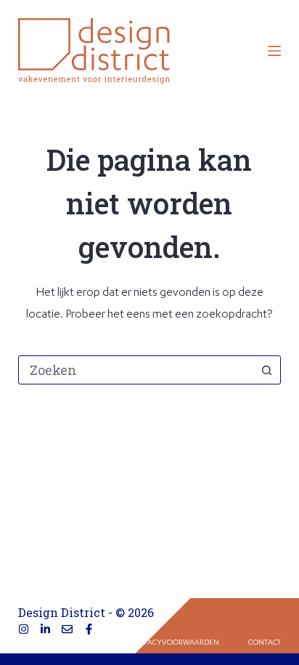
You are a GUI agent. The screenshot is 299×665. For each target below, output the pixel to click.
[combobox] (136, 369)
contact (264, 643)
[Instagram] (23, 629)
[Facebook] (88, 629)
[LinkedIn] (45, 629)
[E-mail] (67, 629)
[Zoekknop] (266, 370)
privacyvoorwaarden (175, 643)
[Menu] (274, 50)
